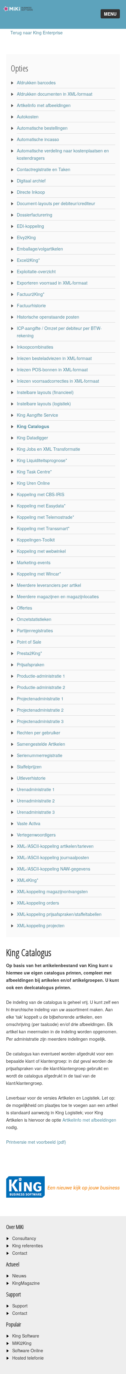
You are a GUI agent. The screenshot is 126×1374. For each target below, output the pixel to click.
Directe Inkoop (31, 192)
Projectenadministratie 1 (40, 698)
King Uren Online (33, 483)
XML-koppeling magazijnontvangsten (52, 891)
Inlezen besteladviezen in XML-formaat (54, 358)
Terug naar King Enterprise (36, 32)
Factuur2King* (30, 294)
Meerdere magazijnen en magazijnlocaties (58, 596)
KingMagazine (26, 1283)
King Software (25, 1336)
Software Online (27, 1350)
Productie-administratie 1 (41, 676)
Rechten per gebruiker (38, 732)
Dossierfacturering (34, 215)
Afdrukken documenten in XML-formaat (54, 94)
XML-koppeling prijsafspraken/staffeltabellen (59, 914)
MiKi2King (21, 1343)
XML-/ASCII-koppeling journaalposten (53, 857)
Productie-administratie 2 (41, 687)
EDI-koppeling (30, 226)
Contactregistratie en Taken (43, 169)
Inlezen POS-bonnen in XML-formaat (52, 369)
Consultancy (24, 1238)
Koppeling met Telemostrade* (45, 517)
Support (20, 1306)
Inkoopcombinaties (35, 347)
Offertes (24, 608)
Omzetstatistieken (34, 619)
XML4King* (27, 880)
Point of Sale (29, 642)
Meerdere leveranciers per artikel (49, 585)
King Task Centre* (34, 472)
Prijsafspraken (30, 664)
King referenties (27, 1245)
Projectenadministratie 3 (40, 721)
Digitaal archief (31, 181)
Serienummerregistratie (39, 755)
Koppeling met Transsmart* (43, 528)
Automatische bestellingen (42, 128)
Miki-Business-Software (16, 20)
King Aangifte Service (37, 415)
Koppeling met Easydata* (41, 506)
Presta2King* (29, 653)
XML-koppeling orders (38, 903)
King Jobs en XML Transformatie (48, 449)
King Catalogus (33, 426)
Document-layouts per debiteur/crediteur (56, 203)
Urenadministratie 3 (36, 812)
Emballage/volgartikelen (40, 249)
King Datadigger (32, 437)
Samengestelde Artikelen (41, 744)
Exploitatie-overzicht (36, 271)
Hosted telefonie (28, 1358)
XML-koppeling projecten (41, 925)
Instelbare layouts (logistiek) (44, 403)
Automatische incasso (38, 139)
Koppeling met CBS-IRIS (40, 494)
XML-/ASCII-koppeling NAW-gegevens (53, 869)
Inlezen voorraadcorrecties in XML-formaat (58, 381)
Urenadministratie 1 (36, 789)
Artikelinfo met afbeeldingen (44, 105)
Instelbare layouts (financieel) (45, 392)
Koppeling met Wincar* (39, 574)
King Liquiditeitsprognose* (42, 460)
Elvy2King (26, 237)
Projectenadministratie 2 (40, 710)
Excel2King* (28, 260)
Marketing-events (33, 562)
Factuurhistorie (31, 305)
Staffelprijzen (29, 767)
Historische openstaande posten (48, 317)
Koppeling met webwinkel (41, 551)
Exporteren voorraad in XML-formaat (52, 283)
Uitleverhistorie (31, 778)
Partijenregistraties (35, 630)
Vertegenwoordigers (36, 835)
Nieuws (19, 1276)
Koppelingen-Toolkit (36, 540)
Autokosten (28, 116)
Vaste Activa (28, 823)
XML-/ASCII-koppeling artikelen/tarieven (55, 846)
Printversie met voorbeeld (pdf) (36, 1142)
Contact (19, 1253)
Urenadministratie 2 (36, 801)
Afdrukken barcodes (36, 82)
